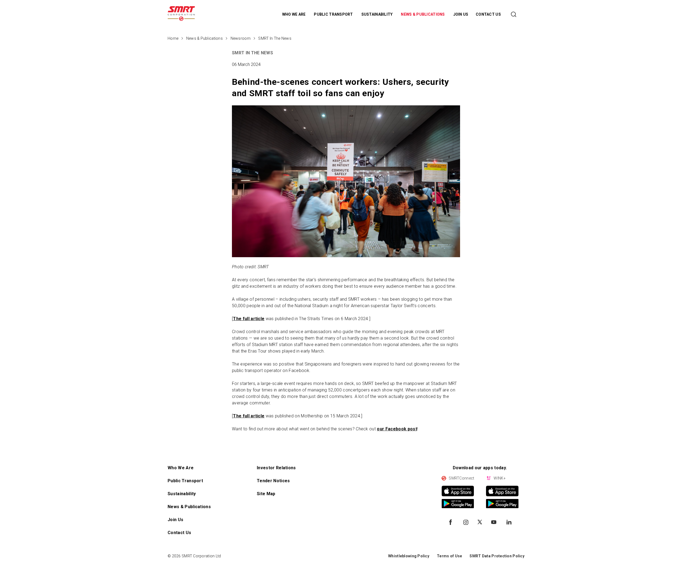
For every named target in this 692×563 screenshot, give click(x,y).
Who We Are (181, 467)
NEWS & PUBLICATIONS (423, 14)
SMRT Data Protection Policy (497, 556)
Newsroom (241, 38)
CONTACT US (488, 14)
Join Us (175, 519)
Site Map (266, 493)
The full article (248, 318)
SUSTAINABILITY (377, 14)
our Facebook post (397, 428)
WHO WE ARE (294, 14)
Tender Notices (273, 480)
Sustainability (182, 493)
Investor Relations (276, 467)
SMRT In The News (274, 38)
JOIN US (460, 14)
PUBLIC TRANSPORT (334, 14)
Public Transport (185, 480)
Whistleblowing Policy (408, 556)
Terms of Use (449, 556)
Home (173, 38)
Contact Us (179, 532)
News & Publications (204, 38)
